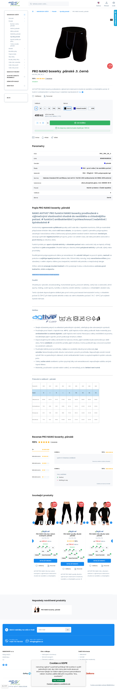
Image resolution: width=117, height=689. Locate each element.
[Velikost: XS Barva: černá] (40, 522)
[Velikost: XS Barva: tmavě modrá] (50, 522)
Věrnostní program (47, 657)
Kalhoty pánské (14, 28)
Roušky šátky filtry (14, 59)
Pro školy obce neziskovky (87, 659)
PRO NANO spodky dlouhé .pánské (72, 535)
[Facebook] (3, 665)
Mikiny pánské (14, 31)
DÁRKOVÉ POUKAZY (13, 81)
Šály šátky (12, 57)
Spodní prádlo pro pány (15, 40)
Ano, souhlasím (58, 680)
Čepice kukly (12, 54)
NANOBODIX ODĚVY (43, 11)
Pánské (54, 11)
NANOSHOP (83, 654)
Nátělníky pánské (15, 34)
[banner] (14, 4)
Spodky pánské (64, 11)
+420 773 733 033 (16, 642)
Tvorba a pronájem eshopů (98, 685)
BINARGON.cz (110, 685)
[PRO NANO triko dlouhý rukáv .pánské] (99, 513)
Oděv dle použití (13, 65)
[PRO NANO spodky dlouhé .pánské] (72, 513)
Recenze (82, 664)
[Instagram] (6, 665)
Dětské (11, 48)
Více (80, 92)
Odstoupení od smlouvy (49, 654)
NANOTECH (10, 86)
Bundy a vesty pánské (14, 25)
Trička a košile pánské (14, 45)
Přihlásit (67, 630)
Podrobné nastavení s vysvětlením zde (58, 684)
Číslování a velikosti (47, 659)
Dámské (11, 18)
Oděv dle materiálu (14, 62)
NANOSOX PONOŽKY (13, 72)
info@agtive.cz (36, 641)
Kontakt (82, 657)
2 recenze (48, 79)
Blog (8, 98)
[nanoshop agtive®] (32, 11)
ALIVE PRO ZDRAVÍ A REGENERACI (13, 76)
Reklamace (83, 662)
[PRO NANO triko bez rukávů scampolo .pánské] (45, 513)
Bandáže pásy (13, 51)
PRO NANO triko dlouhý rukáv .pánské (99, 535)
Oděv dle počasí (13, 68)
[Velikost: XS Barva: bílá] (45, 522)
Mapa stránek (23, 686)
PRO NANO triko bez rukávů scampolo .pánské (45, 535)
